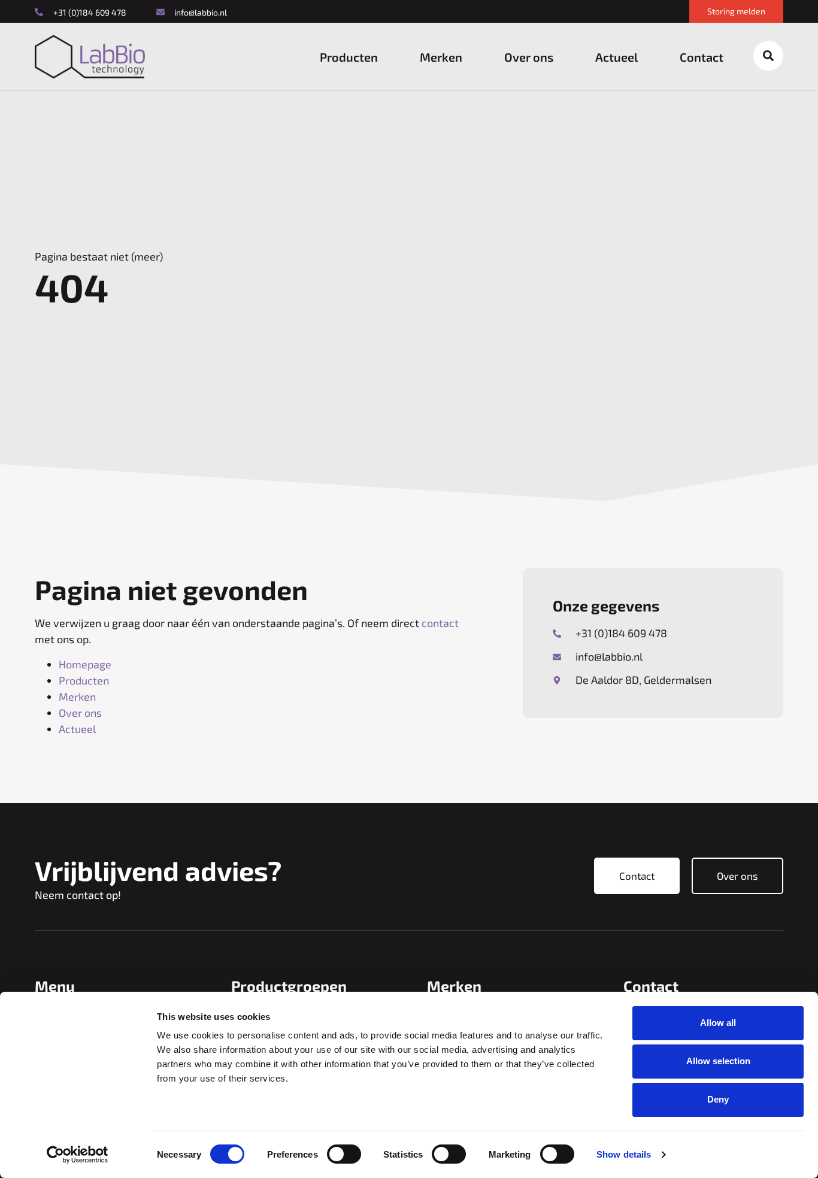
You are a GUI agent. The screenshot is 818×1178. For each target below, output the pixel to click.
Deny (718, 1099)
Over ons (528, 57)
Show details (623, 1154)
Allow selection (718, 1061)
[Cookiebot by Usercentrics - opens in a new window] (77, 1155)
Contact (701, 57)
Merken (441, 57)
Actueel (616, 57)
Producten (349, 57)
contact (440, 622)
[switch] (344, 1154)
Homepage (85, 664)
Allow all (718, 1022)
